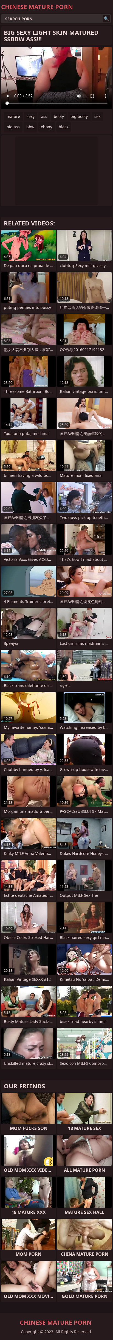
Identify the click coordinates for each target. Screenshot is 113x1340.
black (63, 126)
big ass (13, 126)
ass (44, 116)
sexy (31, 116)
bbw (30, 126)
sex (97, 116)
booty (59, 116)
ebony (46, 126)
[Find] (106, 18)
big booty (79, 116)
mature (13, 116)
